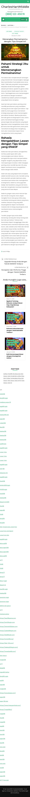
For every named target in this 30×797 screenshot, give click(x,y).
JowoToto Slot (4, 535)
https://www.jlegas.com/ (8, 693)
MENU (23, 19)
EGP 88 (2, 469)
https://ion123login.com (7, 622)
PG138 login (3, 489)
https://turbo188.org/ (7, 639)
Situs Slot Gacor (19, 31)
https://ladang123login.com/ (9, 647)
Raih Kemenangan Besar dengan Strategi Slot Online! (14, 356)
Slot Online (15, 33)
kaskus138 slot (4, 415)
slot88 (2, 755)
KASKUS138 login (5, 485)
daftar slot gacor (5, 606)
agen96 (2, 419)
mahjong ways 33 (5, 402)
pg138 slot (3, 444)
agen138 (2, 697)
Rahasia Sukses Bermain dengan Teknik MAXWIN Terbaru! (14, 330)
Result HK (3, 585)
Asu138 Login (4, 589)
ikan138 (2, 427)
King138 (2, 518)
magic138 (3, 660)
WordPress (16, 793)
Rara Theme (19, 791)
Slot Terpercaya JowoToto (8, 527)
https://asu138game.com (8, 618)
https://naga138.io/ (6, 710)
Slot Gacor (3, 656)
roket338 (3, 423)
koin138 (2, 730)
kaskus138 (3, 431)
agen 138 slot (4, 701)
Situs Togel (3, 581)
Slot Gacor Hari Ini (13, 380)
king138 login (4, 398)
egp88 (2, 726)
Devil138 (2, 481)
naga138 (2, 714)
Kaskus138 (3, 593)
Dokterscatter (4, 614)
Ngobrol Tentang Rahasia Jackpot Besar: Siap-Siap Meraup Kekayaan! (14, 304)
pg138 (2, 680)
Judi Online (9, 31)
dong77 (2, 572)
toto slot (2, 747)
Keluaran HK (4, 473)
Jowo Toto (3, 452)
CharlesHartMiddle (15, 6)
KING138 (2, 394)
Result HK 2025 (4, 502)
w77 (1, 560)
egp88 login (3, 406)
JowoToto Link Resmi (6, 531)
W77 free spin (4, 780)
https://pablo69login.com (8, 631)
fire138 (2, 506)
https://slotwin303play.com (8, 626)
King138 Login (4, 676)
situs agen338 (4, 548)
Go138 (2, 768)
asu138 (2, 743)
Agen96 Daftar (4, 672)
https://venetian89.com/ (8, 651)
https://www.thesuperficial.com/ (10, 705)
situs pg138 (3, 543)
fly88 (1, 514)
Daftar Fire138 (7, 374)
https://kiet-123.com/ (7, 643)
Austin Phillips (6, 251)
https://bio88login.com (7, 635)
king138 (2, 751)
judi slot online (16, 376)
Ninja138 (2, 668)
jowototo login (4, 597)
